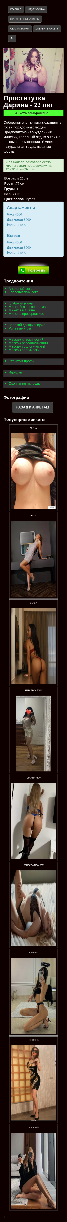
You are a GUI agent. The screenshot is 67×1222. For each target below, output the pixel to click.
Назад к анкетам (32, 407)
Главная (15, 9)
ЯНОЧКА (33, 952)
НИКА (33, 515)
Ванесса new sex (34, 865)
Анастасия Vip (33, 690)
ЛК (11, 38)
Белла (33, 603)
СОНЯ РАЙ (33, 1127)
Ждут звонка (36, 9)
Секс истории (19, 28)
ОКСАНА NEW (34, 778)
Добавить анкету (47, 28)
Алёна (33, 428)
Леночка (33, 1040)
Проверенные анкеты (24, 19)
